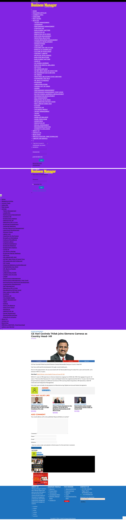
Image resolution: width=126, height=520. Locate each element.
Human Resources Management (46, 40)
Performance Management (44, 26)
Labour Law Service (40, 138)
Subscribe (36, 16)
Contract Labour (40, 53)
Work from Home (40, 119)
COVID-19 (37, 61)
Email (33, 439)
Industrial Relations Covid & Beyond (48, 76)
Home (35, 11)
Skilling (37, 115)
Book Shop (37, 134)
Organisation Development (44, 96)
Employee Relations (41, 57)
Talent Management (41, 22)
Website (33, 442)
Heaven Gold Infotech (70, 518)
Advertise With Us (71, 489)
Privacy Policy (53, 491)
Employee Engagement (42, 36)
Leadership (38, 24)
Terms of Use (53, 492)
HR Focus (37, 67)
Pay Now (66, 501)
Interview (38, 82)
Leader (36, 88)
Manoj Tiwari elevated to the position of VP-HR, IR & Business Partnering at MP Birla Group (62, 408)
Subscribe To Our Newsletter (87, 497)
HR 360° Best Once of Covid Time (45, 71)
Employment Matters (42, 30)
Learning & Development (43, 42)
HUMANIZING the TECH (42, 78)
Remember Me (38, 157)
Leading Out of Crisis (42, 86)
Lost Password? (42, 190)
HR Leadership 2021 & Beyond (44, 73)
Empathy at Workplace (43, 49)
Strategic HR (39, 28)
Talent (36, 113)
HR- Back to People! (41, 80)
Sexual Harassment (41, 125)
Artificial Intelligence (42, 55)
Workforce (38, 121)
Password (36, 152)
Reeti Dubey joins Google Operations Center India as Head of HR (83, 407)
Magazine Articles (39, 13)
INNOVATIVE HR (39, 32)
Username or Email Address (39, 146)
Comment (34, 433)
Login (67, 494)
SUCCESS (37, 105)
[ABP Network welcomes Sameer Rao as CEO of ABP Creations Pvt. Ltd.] (37, 400)
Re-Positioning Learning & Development (49, 94)
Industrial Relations (42, 38)
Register (36, 163)
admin (39, 452)
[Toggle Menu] (31, 9)
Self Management (40, 98)
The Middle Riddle (41, 109)
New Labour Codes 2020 (43, 103)
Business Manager (33, 410)
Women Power (39, 44)
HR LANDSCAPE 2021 (41, 69)
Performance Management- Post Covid (48, 92)
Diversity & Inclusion (42, 129)
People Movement (37, 331)
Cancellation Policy (54, 494)
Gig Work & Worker (41, 63)
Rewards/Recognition (42, 127)
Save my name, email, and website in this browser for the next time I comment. (53, 445)
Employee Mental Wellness (44, 65)
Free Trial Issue (70, 491)
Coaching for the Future (43, 47)
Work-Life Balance (41, 117)
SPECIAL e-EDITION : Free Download (45, 136)
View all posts (46, 390)
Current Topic (38, 15)
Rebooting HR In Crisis (42, 34)
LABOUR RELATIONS (40, 84)
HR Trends (38, 74)
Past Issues (37, 18)
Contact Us (37, 132)
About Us (36, 130)
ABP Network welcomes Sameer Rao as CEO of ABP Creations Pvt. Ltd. (40, 407)
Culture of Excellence (42, 51)
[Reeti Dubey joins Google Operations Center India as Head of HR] (80, 400)
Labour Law (38, 45)
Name (33, 436)
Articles (36, 20)
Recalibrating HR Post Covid (44, 101)
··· (33, 140)
